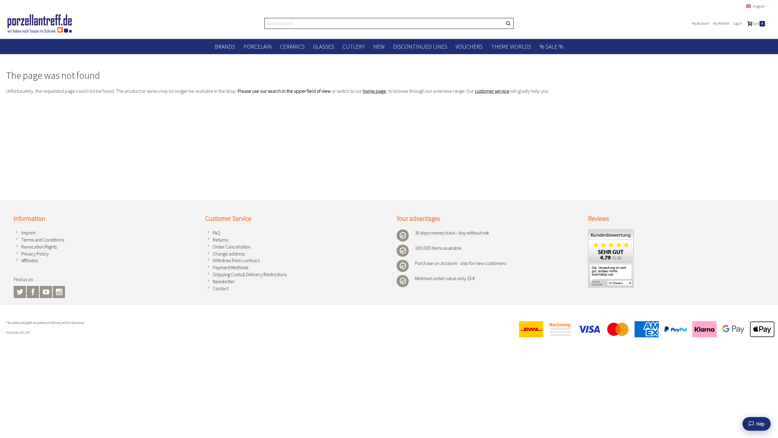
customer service (492, 91)
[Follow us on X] (20, 291)
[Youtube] (46, 291)
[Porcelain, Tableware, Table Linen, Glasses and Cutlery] (39, 23)
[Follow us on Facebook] (33, 291)
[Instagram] (59, 291)
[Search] (508, 23)
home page (374, 91)
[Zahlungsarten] (644, 329)
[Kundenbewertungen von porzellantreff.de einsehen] (611, 233)
